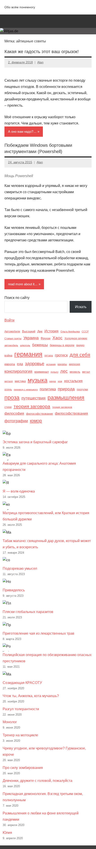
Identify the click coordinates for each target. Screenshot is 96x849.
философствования (71, 413)
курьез (54, 372)
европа (9, 364)
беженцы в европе (62, 345)
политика (48, 389)
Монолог (10, 722)
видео (80, 345)
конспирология (18, 371)
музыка (37, 380)
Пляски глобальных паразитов (28, 612)
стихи (8, 407)
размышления (66, 398)
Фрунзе (45, 338)
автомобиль (11, 345)
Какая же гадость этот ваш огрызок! (41, 51)
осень (8, 389)
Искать (80, 307)
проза (11, 398)
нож (60, 381)
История (51, 331)
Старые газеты (12, 338)
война (8, 355)
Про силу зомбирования (23, 768)
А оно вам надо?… (22, 131)
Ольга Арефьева (70, 331)
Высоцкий (28, 331)
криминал (41, 371)
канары (62, 364)
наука (52, 381)
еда (20, 364)
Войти (9, 320)
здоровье (34, 363)
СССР (85, 331)
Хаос (57, 337)
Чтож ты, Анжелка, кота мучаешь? (31, 696)
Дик (39, 331)
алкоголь (25, 345)
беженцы (40, 345)
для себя (80, 355)
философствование (39, 413)
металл (8, 381)
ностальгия (73, 381)
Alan (40, 62)
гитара (48, 355)
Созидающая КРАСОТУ (22, 683)
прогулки (82, 389)
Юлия (7, 833)
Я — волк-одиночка (19, 491)
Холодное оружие (76, 338)
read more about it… (23, 284)
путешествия (33, 398)
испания (51, 364)
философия (14, 413)
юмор (36, 420)
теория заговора (32, 406)
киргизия (74, 364)
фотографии (16, 420)
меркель (75, 371)
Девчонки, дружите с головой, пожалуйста (37, 781)
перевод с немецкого (26, 389)
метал (86, 371)
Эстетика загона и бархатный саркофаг (35, 442)
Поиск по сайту (16, 298)
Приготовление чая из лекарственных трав (38, 633)
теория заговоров (62, 407)
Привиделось (14, 590)
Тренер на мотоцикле (20, 735)
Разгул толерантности (21, 709)
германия (28, 354)
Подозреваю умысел (20, 568)
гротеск (61, 355)
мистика (20, 381)
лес (64, 371)
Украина (31, 338)
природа (66, 389)
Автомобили (12, 331)
